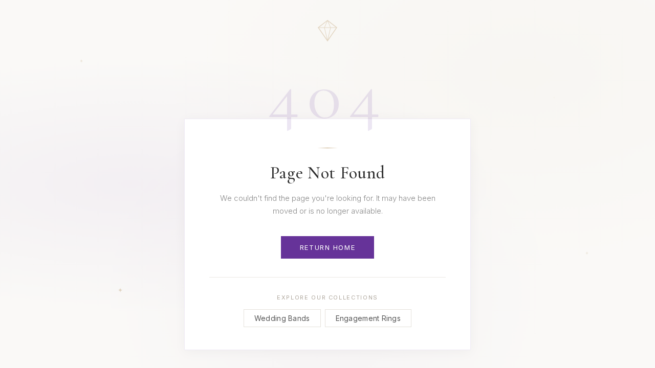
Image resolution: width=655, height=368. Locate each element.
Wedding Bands (282, 318)
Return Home (327, 247)
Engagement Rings (368, 318)
